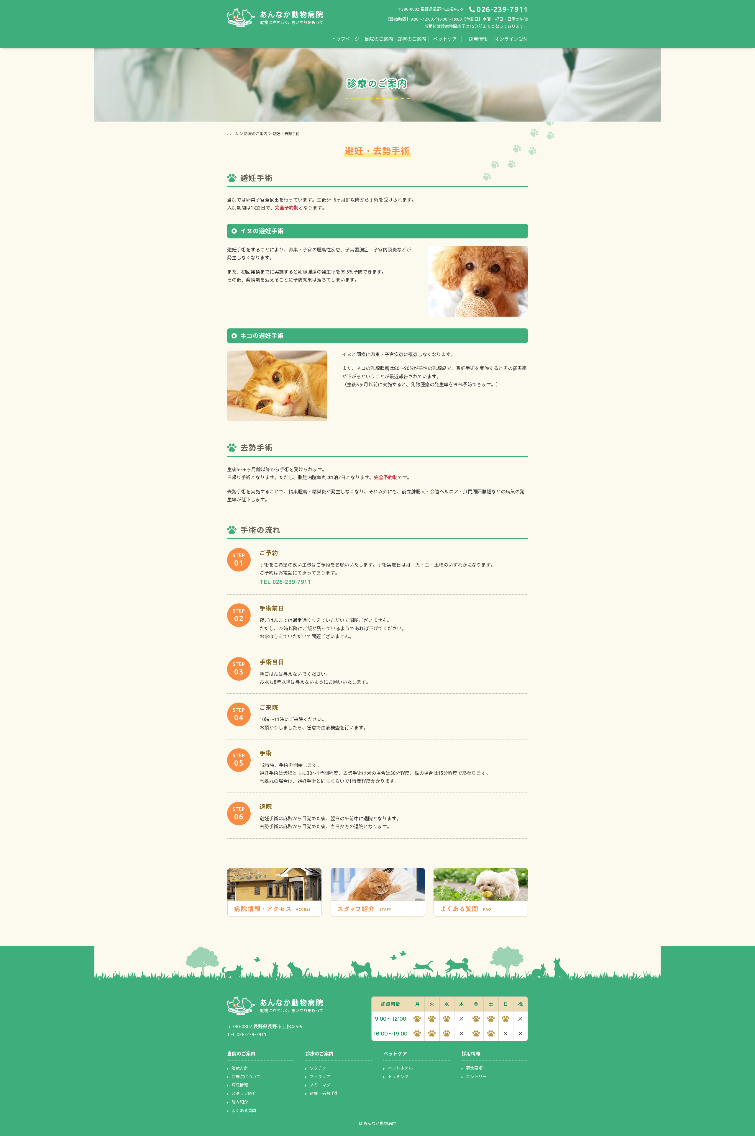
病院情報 (240, 1085)
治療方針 (240, 1068)
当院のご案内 (379, 39)
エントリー (476, 1076)
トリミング (398, 1076)
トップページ (345, 39)
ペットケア (445, 39)
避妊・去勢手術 (324, 1093)
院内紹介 (240, 1102)
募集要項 (474, 1068)
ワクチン (318, 1068)
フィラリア (320, 1076)
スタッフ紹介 (244, 1093)
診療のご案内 (412, 39)
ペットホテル (400, 1068)
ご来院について (246, 1076)
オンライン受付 (511, 39)
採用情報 (478, 39)
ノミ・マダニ (322, 1085)
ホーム (233, 134)
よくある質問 (244, 1110)
